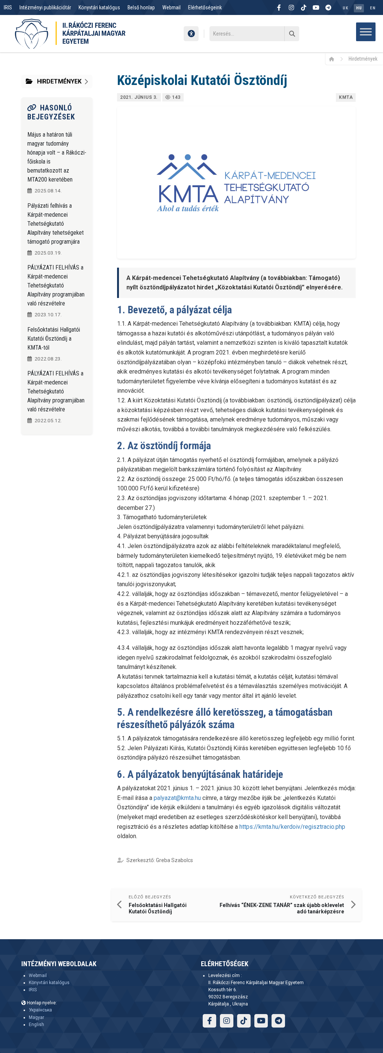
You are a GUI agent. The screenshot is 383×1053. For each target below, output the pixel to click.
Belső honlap (141, 7)
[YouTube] (316, 7)
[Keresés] (291, 33)
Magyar (36, 1017)
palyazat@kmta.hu (177, 797)
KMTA (346, 97)
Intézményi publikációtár (45, 7)
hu (359, 8)
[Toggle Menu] (366, 31)
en (372, 8)
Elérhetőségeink (205, 7)
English (36, 1024)
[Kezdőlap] (334, 59)
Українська (40, 1010)
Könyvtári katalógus (99, 7)
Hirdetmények (363, 59)
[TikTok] (303, 7)
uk (345, 8)
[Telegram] (328, 7)
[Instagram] (291, 7)
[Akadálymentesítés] (191, 33)
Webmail (171, 7)
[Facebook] (279, 7)
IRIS (8, 7)
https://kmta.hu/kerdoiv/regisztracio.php (292, 826)
